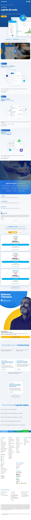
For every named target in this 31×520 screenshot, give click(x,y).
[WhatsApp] (27, 1)
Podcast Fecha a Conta (4, 469)
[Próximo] (16, 220)
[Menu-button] (29, 1)
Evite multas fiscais (4, 91)
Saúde (17, 448)
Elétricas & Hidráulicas (19, 443)
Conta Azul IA (10, 454)
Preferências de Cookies (3, 451)
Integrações (10, 453)
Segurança (2, 473)
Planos (2, 440)
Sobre (1, 439)
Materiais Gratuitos (3, 468)
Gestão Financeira (11, 439)
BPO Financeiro (26, 440)
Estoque (19, 188)
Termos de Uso (3, 447)
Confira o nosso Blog (15, 396)
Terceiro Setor (18, 452)
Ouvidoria (12, 500)
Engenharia (17, 444)
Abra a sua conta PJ (4, 125)
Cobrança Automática (11, 443)
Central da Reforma (19, 464)
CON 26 (25, 443)
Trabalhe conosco (3, 443)
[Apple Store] (23, 474)
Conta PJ (9, 444)
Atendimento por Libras (24, 496)
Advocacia (17, 439)
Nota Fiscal (18, 185)
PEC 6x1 (17, 468)
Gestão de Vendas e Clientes (6, 185)
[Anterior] (14, 220)
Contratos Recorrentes (26, 188)
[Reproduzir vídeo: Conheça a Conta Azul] (15, 51)
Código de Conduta (3, 444)
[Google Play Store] (23, 476)
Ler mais (3, 369)
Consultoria (17, 440)
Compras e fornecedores (5, 188)
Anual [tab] (12, 232)
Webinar (25, 444)
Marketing (17, 447)
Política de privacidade (4, 448)
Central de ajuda (3, 472)
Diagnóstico (17, 467)
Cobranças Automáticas (25, 185)
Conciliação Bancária (13, 188)
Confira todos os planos (15, 287)
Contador (25, 439)
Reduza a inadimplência (4, 158)
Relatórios (13, 185)
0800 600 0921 (16, 497)
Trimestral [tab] (20, 232)
